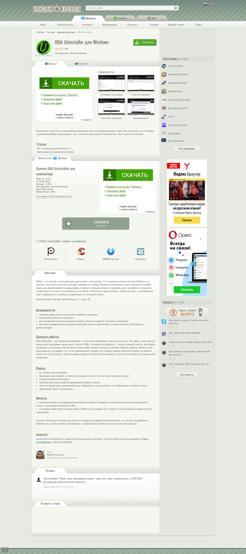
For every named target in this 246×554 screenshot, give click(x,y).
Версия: (40, 178)
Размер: (40, 184)
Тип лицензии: (62, 53)
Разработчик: (43, 192)
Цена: (39, 189)
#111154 (69, 487)
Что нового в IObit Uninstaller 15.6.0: (54, 196)
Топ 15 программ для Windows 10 (54, 148)
